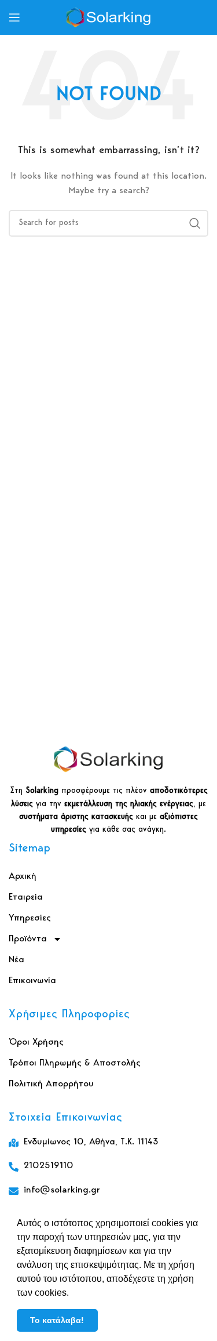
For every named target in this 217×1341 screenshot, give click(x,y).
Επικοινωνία (32, 980)
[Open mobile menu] (14, 17)
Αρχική (22, 876)
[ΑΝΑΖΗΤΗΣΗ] (195, 223)
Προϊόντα (28, 939)
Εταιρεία (26, 897)
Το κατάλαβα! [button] (57, 1320)
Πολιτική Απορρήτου (51, 1084)
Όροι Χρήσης (36, 1042)
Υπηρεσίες (30, 918)
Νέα (16, 960)
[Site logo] (108, 17)
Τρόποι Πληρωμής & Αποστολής (75, 1063)
